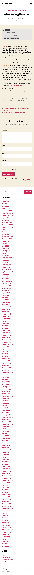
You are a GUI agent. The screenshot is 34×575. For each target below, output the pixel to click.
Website (4, 160)
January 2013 (6, 471)
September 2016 (7, 372)
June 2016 (5, 377)
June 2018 (5, 323)
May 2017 (5, 354)
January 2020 (6, 283)
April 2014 (5, 436)
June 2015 (5, 403)
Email (3, 153)
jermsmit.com (7, 3)
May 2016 (5, 379)
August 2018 (6, 319)
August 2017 (6, 347)
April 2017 (5, 356)
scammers (17, 100)
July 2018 (5, 321)
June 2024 (5, 229)
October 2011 (6, 506)
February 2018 (7, 333)
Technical (23, 10)
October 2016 (6, 370)
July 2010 (5, 539)
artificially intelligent (11, 98)
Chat (21, 98)
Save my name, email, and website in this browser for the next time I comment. (17, 168)
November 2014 (7, 419)
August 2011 (6, 511)
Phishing (6, 100)
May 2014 (5, 433)
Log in (4, 555)
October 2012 (6, 478)
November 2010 (7, 530)
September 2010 (7, 534)
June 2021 (5, 260)
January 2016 (6, 387)
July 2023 (5, 243)
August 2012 (6, 483)
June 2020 (5, 274)
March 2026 (6, 208)
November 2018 (7, 311)
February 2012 (6, 497)
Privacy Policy (6, 571)
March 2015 (6, 410)
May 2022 (5, 253)
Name (3, 145)
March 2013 (6, 466)
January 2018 (6, 335)
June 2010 (5, 541)
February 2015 (7, 412)
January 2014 (6, 443)
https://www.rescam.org (17, 91)
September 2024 (7, 227)
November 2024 (7, 225)
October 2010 (6, 532)
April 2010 (5, 546)
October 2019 (6, 290)
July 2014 (5, 429)
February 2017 (6, 361)
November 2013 (7, 447)
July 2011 (5, 513)
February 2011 (6, 525)
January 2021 (6, 267)
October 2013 (6, 450)
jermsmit (11, 18)
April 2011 (5, 520)
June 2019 (5, 295)
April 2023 (5, 246)
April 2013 (5, 464)
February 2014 (7, 440)
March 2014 (6, 438)
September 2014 (7, 424)
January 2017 (6, 363)
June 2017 (5, 351)
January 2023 (6, 251)
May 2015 (5, 405)
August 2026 (6, 201)
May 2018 (5, 326)
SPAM (22, 100)
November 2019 (7, 288)
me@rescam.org (16, 85)
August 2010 (6, 537)
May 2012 (5, 490)
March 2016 (6, 382)
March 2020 (6, 279)
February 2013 (7, 469)
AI (4, 98)
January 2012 (6, 499)
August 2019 (6, 293)
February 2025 (7, 222)
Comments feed (7, 559)
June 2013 (5, 459)
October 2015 (6, 394)
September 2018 (7, 316)
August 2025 (6, 218)
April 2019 (5, 300)
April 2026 (5, 206)
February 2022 (7, 258)
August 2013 (6, 454)
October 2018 (6, 314)
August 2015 (6, 398)
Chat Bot (25, 98)
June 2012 (5, 487)
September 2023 (7, 241)
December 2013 (7, 445)
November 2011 (7, 504)
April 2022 (5, 255)
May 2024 (5, 232)
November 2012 (7, 476)
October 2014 (6, 422)
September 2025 (7, 215)
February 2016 (7, 384)
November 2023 (7, 239)
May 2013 (5, 462)
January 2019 (6, 307)
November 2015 (7, 391)
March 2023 (6, 248)
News (9, 10)
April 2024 (5, 234)
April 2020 (5, 276)
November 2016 (7, 368)
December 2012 (7, 473)
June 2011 (5, 515)
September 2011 (7, 508)
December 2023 (7, 236)
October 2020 (6, 269)
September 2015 (7, 396)
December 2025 (7, 213)
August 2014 (6, 426)
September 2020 (7, 272)
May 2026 (5, 204)
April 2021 (5, 262)
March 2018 (6, 330)
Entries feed (6, 557)
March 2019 (6, 302)
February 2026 (7, 211)
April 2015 (5, 408)
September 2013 (7, 452)
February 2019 (7, 304)
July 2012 (5, 485)
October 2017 (6, 342)
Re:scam (4, 46)
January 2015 (6, 415)
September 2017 (7, 344)
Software (15, 10)
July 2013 (5, 457)
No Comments (18, 21)
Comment (5, 130)
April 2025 (5, 220)
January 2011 (6, 527)
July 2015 (5, 401)
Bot (18, 98)
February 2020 (7, 281)
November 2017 (7, 340)
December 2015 (7, 389)
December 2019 (7, 286)
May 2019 (5, 297)
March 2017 (6, 358)
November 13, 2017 (23, 18)
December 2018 (7, 309)
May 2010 (5, 544)
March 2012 (6, 494)
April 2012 (5, 492)
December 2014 (7, 417)
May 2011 (5, 518)
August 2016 (6, 375)
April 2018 (5, 328)
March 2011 (5, 522)
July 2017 (5, 349)
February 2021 (6, 265)
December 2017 (7, 337)
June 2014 (5, 431)
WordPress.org (7, 562)
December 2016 (7, 365)
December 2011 (7, 501)
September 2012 (7, 480)
